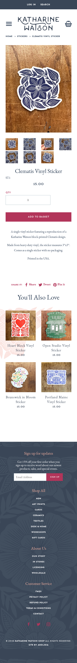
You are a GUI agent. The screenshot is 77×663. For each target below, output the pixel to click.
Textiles (38, 521)
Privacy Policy (38, 597)
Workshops (38, 532)
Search (45, 5)
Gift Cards (38, 538)
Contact (38, 614)
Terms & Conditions (38, 608)
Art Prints (38, 504)
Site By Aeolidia (38, 645)
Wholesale (38, 573)
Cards (38, 510)
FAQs (38, 591)
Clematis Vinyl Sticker (46, 36)
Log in (31, 5)
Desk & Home (38, 526)
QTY (8, 192)
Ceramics (38, 515)
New (38, 499)
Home (9, 36)
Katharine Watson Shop (29, 641)
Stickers (22, 36)
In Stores (38, 562)
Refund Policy (39, 603)
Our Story (38, 556)
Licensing (38, 567)
